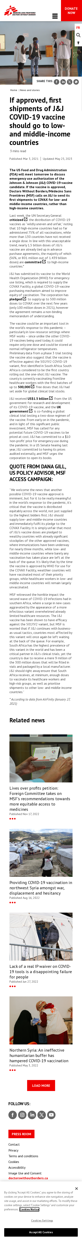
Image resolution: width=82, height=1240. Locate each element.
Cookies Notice (29, 1209)
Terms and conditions (23, 1156)
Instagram (21, 1115)
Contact (14, 1144)
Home (13, 90)
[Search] (78, 35)
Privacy (13, 1150)
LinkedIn (31, 1115)
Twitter (41, 1115)
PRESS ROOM (21, 1134)
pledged (16, 299)
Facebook (12, 1115)
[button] (78, 42)
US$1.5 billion (38, 398)
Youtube (51, 1115)
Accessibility (16, 1167)
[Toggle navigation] (55, 16)
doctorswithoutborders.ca (28, 1178)
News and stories (30, 90)
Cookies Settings (42, 1220)
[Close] (76, 1188)
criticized (16, 220)
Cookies (13, 1162)
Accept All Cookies (41, 1232)
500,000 (24, 387)
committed (33, 262)
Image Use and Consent (25, 1173)
